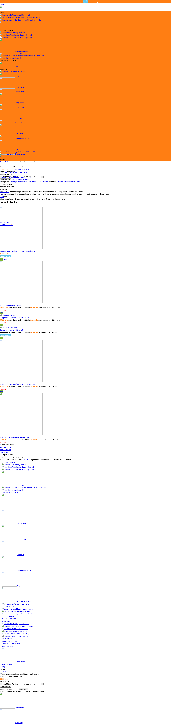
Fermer (3, 671)
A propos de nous (7, 455)
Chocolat (18, 35)
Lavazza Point (26, 614)
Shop (9, 162)
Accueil (3, 162)
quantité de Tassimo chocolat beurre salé (18, 177)
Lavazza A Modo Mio (26, 609)
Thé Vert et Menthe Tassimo (11, 305)
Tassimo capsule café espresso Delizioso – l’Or (18, 384)
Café (28, 15)
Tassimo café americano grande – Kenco (16, 437)
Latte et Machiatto (36, 56)
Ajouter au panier (5, 179)
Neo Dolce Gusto (20, 154)
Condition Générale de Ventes (11, 457)
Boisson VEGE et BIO (22, 169)
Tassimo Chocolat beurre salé (68, 182)
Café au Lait (36, 17)
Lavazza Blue (23, 179)
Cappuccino (37, 20)
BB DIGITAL (26, 460)
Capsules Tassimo (17, 182)
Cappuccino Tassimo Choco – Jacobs (14, 318)
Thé (16, 67)
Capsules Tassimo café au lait (11, 330)
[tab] (85, 184)
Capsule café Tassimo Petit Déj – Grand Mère (17, 251)
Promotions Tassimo (40, 182)
